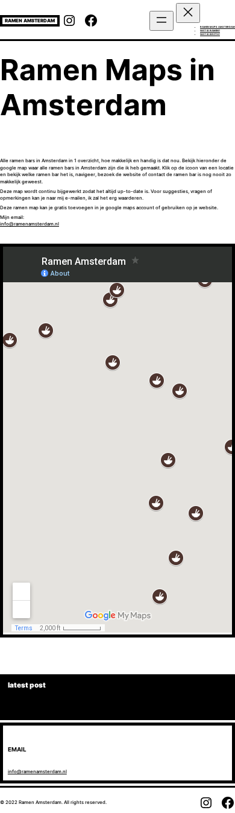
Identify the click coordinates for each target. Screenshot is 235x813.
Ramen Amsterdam (30, 20)
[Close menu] (188, 13)
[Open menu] (161, 21)
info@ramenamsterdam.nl (29, 224)
